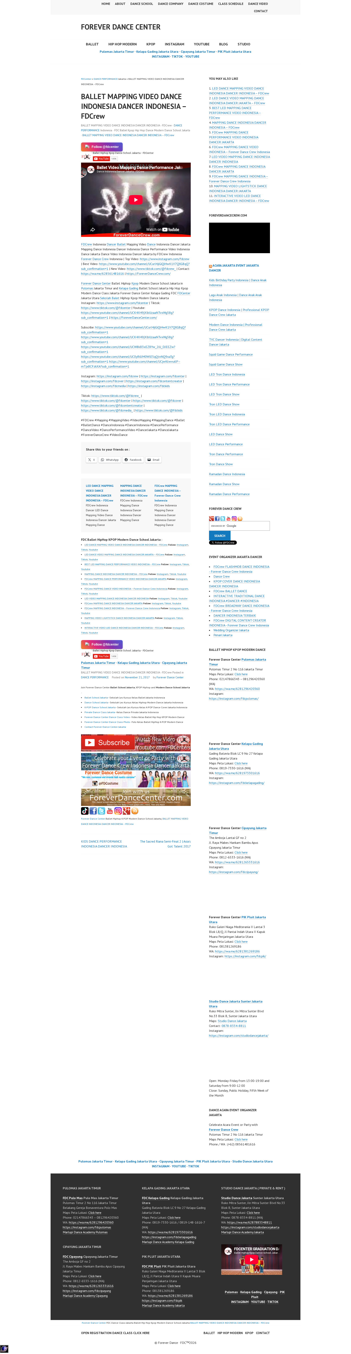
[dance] (136, 786)
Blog (223, 44)
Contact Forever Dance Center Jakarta (105, 726)
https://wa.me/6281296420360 (237, 689)
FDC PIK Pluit (151, 1266)
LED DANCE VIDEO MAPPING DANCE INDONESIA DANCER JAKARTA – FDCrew (124, 554)
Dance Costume (200, 4)
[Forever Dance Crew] (217, 518)
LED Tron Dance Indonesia (227, 374)
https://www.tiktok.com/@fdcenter (106, 308)
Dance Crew (221, 576)
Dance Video (258, 4)
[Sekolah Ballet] (110, 813)
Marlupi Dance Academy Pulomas (85, 1232)
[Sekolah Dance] (135, 813)
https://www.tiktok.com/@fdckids (159, 410)
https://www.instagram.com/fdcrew (164, 259)
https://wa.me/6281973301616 (237, 773)
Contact (261, 11)
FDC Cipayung (72, 1256)
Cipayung (270, 1292)
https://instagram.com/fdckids (149, 386)
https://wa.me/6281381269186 (237, 951)
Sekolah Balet (109, 298)
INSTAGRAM (174, 44)
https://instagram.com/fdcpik (162, 1300)
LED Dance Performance (226, 444)
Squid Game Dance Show (226, 364)
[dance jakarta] (239, 518)
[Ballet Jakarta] (118, 813)
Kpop (135, 283)
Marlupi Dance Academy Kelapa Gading (168, 1242)
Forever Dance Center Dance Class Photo (107, 722)
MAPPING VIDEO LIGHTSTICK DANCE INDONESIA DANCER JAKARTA (119, 618)
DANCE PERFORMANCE (106, 78)
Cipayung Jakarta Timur (198, 51)
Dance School (141, 4)
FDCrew (86, 244)
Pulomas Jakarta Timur (117, 51)
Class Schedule (230, 4)
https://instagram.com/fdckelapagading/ (236, 783)
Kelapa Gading (128, 288)
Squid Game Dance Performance (231, 354)
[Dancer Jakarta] (234, 518)
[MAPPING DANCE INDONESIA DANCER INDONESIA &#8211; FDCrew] (137, 502)
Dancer (111, 244)
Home (106, 4)
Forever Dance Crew (95, 259)
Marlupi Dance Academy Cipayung (85, 1296)
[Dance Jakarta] (85, 813)
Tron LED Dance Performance (229, 424)
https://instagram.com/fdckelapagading (169, 1237)
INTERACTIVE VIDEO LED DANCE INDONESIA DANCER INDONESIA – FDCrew (124, 627)
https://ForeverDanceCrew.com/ (148, 273)
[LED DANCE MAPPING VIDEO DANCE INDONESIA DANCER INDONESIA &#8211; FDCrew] (103, 505)
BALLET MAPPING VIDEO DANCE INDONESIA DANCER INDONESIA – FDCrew (128, 135)
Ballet (121, 244)
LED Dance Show (221, 434)
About (120, 4)
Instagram (182, 544)
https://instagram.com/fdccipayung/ (233, 872)
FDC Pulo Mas (73, 1198)
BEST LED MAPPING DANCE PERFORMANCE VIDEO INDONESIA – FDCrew (122, 564)
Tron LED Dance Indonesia (227, 414)
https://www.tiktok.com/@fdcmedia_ (107, 410)
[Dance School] (101, 813)
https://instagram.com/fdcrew (117, 376)
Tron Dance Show (221, 464)
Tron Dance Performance (226, 454)
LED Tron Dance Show (224, 394)
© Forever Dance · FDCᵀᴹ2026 (175, 1343)
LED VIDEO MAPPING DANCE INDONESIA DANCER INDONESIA (116, 598)
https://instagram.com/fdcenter (163, 376)
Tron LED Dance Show (224, 404)
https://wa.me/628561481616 (102, 273)
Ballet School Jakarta (96, 697)
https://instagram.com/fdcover (102, 381)
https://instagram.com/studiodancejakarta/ (238, 1035)
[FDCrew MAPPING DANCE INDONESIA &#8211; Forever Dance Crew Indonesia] (172, 505)
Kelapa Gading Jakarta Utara (157, 51)
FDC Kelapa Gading (156, 1198)
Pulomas (87, 288)
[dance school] (136, 805)
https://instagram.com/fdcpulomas (87, 1227)
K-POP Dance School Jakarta (100, 707)
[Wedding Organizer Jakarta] (228, 518)
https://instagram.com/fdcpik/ (245, 956)
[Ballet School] (93, 813)
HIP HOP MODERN (122, 44)
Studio (244, 44)
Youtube (93, 549)
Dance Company (170, 4)
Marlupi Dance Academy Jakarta (163, 1305)
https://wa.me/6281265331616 (237, 862)
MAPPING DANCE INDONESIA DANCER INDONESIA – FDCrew (116, 574)
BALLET (92, 44)
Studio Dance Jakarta (232, 1021)
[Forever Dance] (136, 768)
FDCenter (86, 78)
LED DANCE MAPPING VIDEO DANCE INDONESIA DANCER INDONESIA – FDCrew (126, 544)
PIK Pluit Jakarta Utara (234, 51)
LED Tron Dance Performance (229, 384)
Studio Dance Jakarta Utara (252, 1161)
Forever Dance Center (121, 27)
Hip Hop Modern (230, 1333)
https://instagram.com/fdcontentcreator (154, 381)
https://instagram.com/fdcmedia (103, 386)
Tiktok (84, 549)
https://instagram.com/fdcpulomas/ (234, 698)
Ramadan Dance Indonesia (227, 474)
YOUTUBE (201, 44)
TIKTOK (177, 56)
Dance (151, 244)
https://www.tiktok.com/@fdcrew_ (151, 269)
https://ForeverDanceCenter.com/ (134, 317)
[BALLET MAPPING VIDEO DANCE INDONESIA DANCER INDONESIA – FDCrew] (136, 750)
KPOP (150, 44)
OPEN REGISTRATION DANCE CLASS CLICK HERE (115, 1333)
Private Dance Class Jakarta (99, 712)
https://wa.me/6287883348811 (249, 1222)
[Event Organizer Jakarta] (222, 518)
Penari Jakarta (222, 635)
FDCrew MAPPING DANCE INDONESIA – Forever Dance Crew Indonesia (122, 608)
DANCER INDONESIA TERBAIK (234, 615)
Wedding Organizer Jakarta (231, 630)
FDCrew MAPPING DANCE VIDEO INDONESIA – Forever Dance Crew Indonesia (125, 588)
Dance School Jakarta (96, 702)
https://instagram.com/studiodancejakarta (250, 1227)
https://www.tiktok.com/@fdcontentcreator (112, 405)
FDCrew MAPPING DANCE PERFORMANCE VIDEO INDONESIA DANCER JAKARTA (125, 578)
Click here (241, 674)
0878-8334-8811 (234, 1026)
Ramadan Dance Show (224, 484)
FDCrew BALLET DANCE (230, 591)
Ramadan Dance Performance (229, 494)
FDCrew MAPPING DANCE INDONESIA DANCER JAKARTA (113, 603)
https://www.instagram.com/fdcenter (122, 303)
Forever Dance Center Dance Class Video (107, 717)
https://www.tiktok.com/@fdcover (157, 400)
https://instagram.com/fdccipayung (87, 1291)
